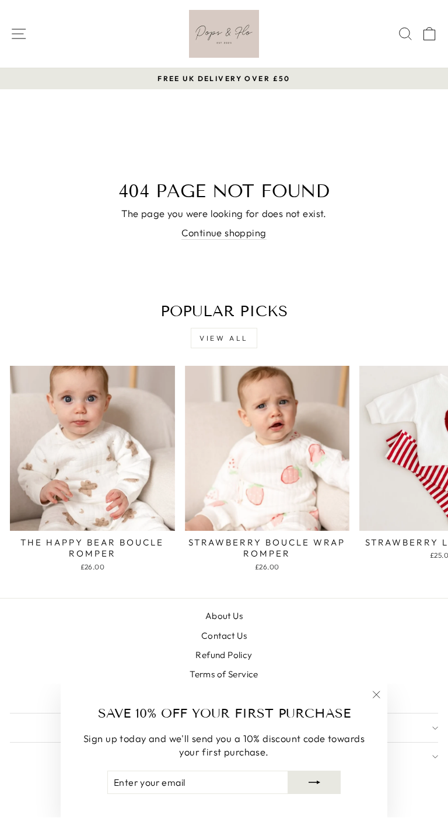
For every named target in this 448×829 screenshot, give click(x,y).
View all (224, 338)
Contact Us (224, 635)
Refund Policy (223, 654)
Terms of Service (224, 674)
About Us (224, 615)
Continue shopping (223, 232)
